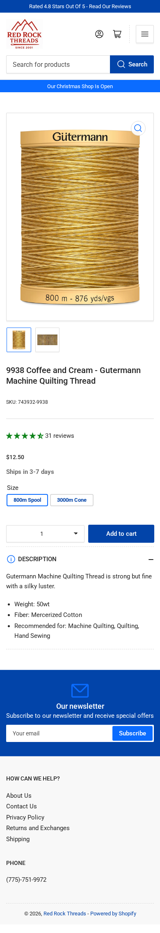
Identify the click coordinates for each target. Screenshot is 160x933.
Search (137, 64)
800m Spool (27, 500)
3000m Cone (72, 500)
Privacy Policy (25, 817)
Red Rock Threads (64, 913)
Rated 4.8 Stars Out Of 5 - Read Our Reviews (80, 6)
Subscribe (132, 733)
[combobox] (80, 64)
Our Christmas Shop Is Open (80, 86)
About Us (19, 795)
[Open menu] (145, 34)
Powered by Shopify (113, 913)
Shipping (18, 839)
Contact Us (21, 806)
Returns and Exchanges (38, 828)
